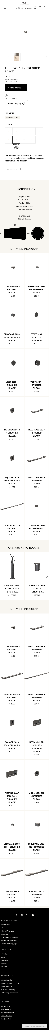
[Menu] (5, 8)
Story (4, 957)
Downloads (6, 925)
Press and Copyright (9, 944)
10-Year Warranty (8, 989)
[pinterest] (27, 915)
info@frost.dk (6, 1019)
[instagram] (22, 915)
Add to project (14, 103)
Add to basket (14, 88)
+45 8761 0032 (6, 1016)
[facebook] (16, 915)
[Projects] (40, 8)
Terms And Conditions (10, 937)
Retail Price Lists (8, 931)
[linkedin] (32, 915)
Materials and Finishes (10, 983)
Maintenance (7, 986)
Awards (5, 960)
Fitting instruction (12, 117)
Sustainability (7, 980)
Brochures (6, 928)
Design (4, 963)
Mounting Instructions (10, 993)
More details (12, 169)
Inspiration (6, 934)
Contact (5, 954)
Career (4, 967)
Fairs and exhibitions (9, 940)
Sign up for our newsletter (35, 1026)
